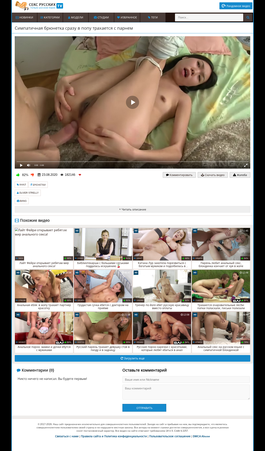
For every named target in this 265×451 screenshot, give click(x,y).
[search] (248, 17)
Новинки (26, 17)
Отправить (144, 408)
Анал (22, 184)
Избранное (128, 17)
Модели (76, 17)
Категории (51, 17)
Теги (154, 17)
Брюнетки (38, 184)
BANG (23, 201)
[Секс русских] (39, 6)
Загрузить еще (134, 358)
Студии (103, 17)
